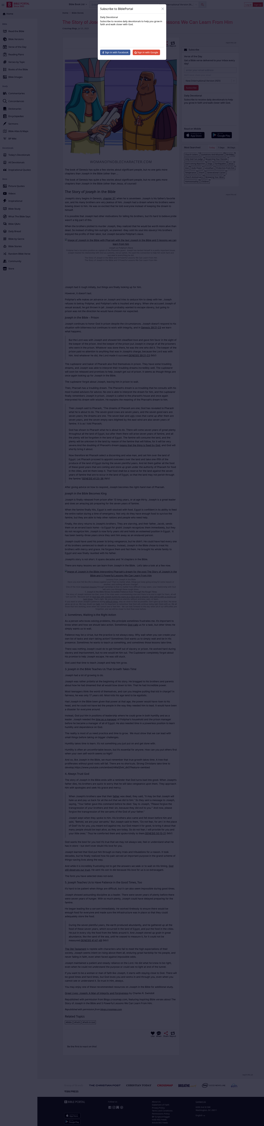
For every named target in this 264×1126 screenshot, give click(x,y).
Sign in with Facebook (116, 52)
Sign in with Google (147, 52)
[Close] (162, 8)
